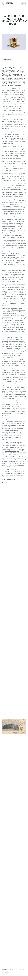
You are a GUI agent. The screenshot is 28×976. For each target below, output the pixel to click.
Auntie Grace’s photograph (12, 451)
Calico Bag (13, 311)
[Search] (22, 3)
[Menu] (25, 3)
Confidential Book (6, 317)
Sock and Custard (6, 318)
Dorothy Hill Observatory (18, 310)
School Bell (9, 320)
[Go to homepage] (8, 3)
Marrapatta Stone (8, 447)
